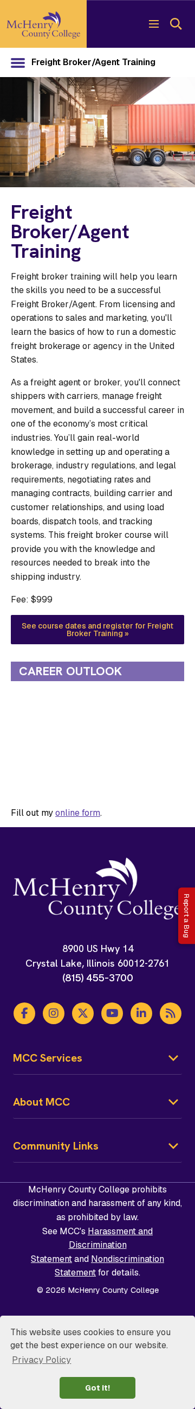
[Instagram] (53, 1013)
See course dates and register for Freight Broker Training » (97, 629)
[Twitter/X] (83, 1013)
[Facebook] (24, 1013)
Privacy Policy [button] (41, 1360)
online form (77, 812)
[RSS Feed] (170, 1013)
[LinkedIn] (141, 1013)
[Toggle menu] (153, 23)
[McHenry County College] (43, 24)
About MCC (41, 1102)
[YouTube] (112, 1013)
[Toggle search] (175, 23)
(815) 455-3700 (97, 978)
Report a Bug (186, 916)
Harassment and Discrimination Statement (92, 1245)
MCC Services (47, 1058)
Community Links (56, 1146)
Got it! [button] (97, 1388)
